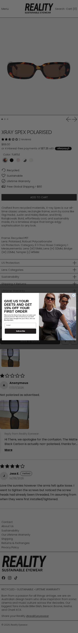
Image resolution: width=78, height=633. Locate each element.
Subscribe (20, 331)
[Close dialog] (73, 295)
